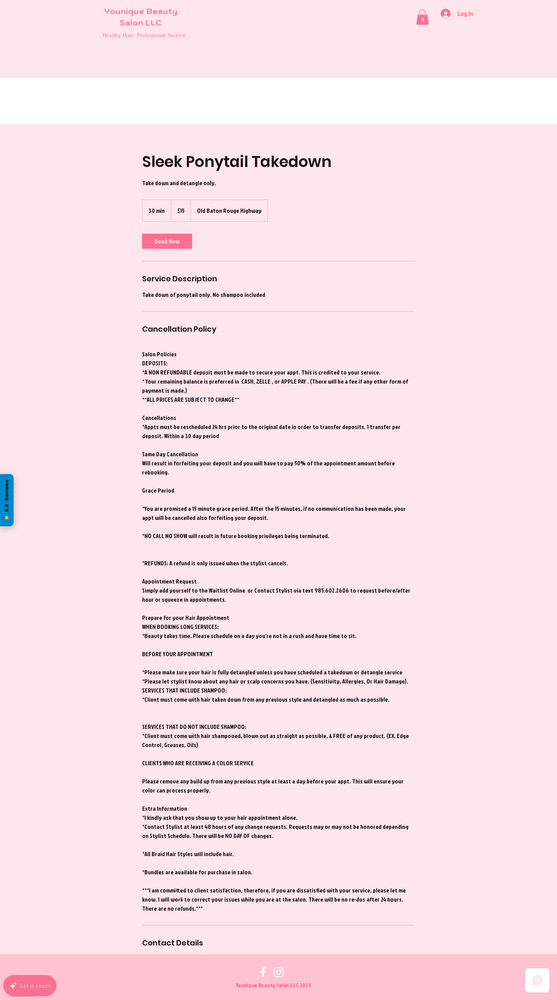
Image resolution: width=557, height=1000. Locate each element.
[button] (422, 17)
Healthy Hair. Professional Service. (145, 35)
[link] (167, 241)
